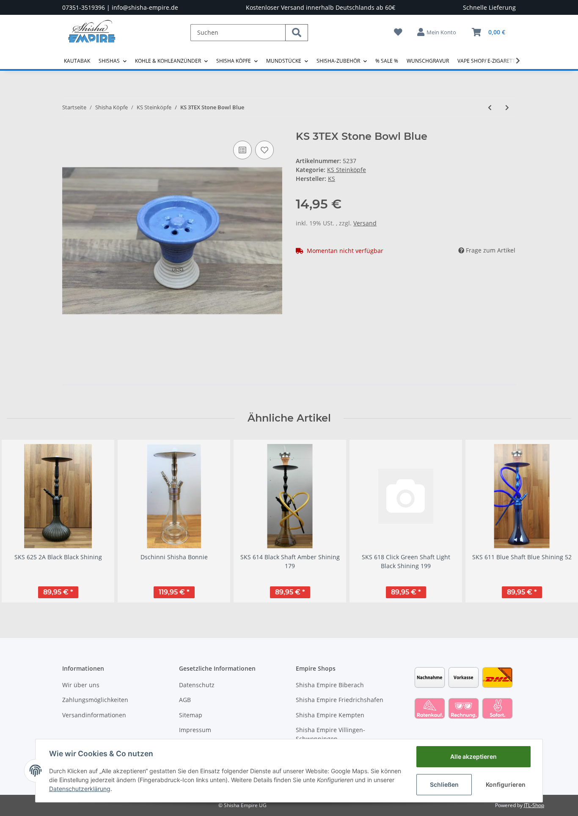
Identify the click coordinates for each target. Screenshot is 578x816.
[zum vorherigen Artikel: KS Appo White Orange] (489, 107)
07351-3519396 (83, 7)
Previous (21, 521)
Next (557, 521)
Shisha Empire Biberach (330, 685)
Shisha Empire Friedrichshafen (339, 700)
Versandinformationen (94, 715)
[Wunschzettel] (398, 32)
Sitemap (190, 715)
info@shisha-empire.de (145, 7)
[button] (437, 32)
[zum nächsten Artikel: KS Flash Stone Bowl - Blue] (507, 107)
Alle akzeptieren (473, 756)
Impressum (195, 730)
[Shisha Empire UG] (91, 37)
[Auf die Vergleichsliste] (242, 150)
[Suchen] (296, 32)
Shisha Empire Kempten (330, 715)
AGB (185, 700)
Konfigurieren (506, 784)
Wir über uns (80, 685)
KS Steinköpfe (346, 170)
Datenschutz (197, 685)
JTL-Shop (534, 805)
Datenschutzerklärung (79, 788)
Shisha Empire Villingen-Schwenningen (330, 734)
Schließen (444, 784)
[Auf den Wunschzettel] (264, 150)
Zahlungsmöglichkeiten (95, 700)
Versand (365, 223)
